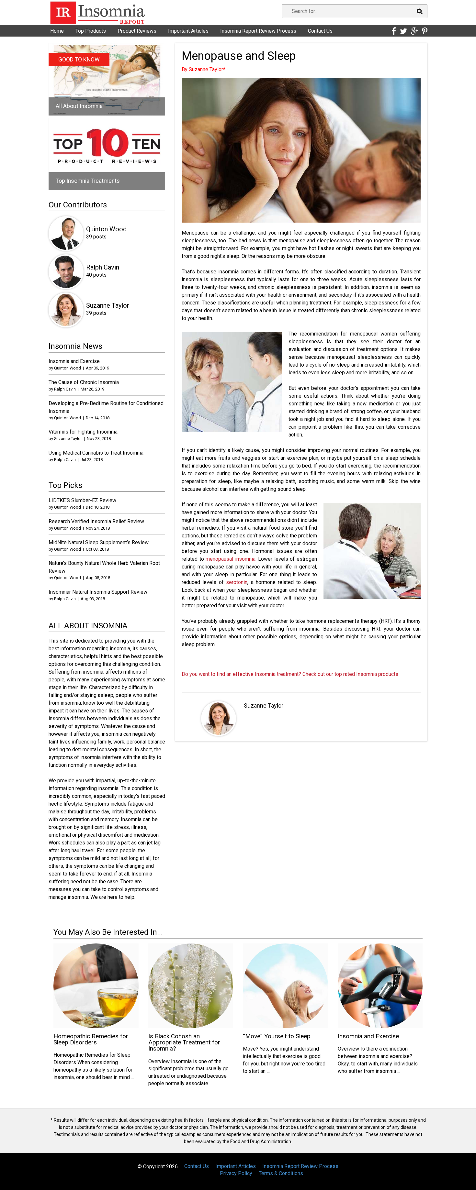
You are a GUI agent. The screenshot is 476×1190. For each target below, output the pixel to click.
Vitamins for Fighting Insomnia (83, 432)
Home (57, 31)
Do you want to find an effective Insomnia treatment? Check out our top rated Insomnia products (290, 674)
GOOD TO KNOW (79, 59)
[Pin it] (424, 31)
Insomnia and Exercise (74, 361)
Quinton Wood (106, 229)
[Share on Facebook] (393, 31)
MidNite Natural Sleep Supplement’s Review (99, 542)
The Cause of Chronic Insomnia (84, 382)
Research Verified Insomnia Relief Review (96, 521)
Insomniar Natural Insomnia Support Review (98, 592)
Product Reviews (137, 31)
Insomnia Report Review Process (258, 31)
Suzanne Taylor (263, 705)
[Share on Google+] (414, 31)
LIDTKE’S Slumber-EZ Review (82, 500)
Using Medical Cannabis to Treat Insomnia (96, 453)
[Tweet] (403, 31)
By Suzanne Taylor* (203, 69)
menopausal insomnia (230, 559)
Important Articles (188, 31)
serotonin (236, 582)
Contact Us (320, 31)
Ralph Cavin (102, 267)
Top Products (90, 31)
